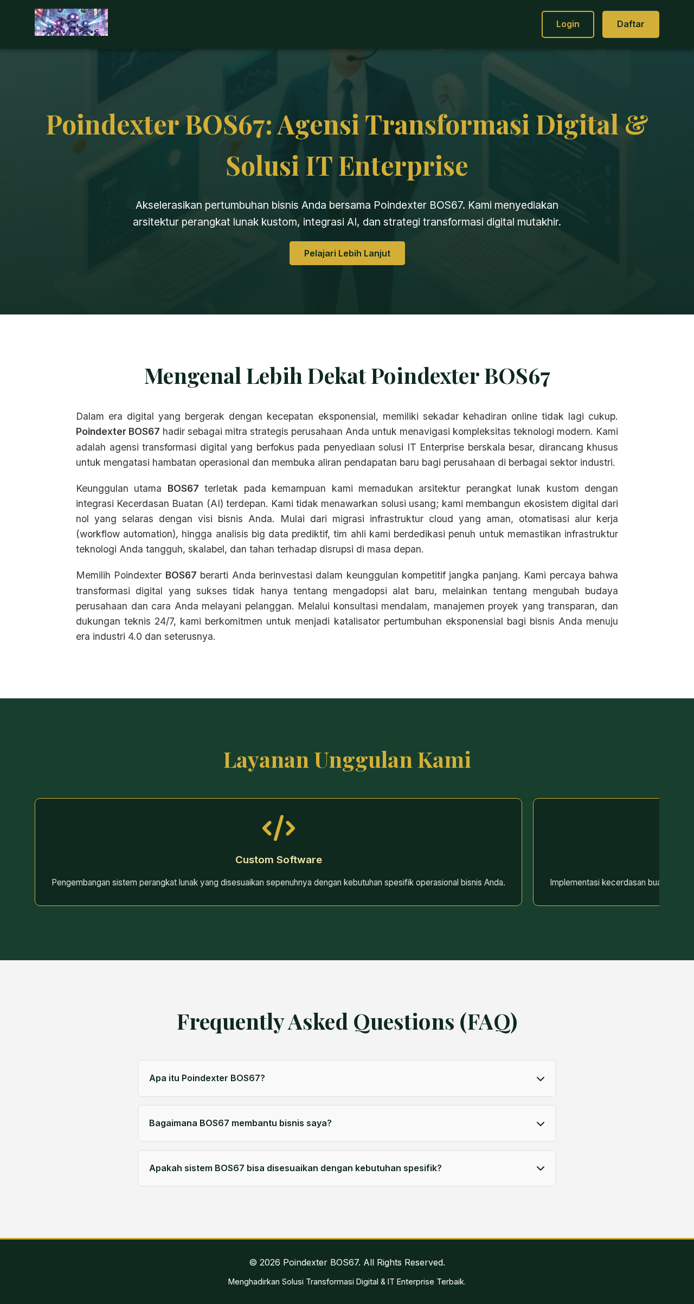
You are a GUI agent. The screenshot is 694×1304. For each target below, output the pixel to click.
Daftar (631, 23)
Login (568, 23)
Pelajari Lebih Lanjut (347, 253)
